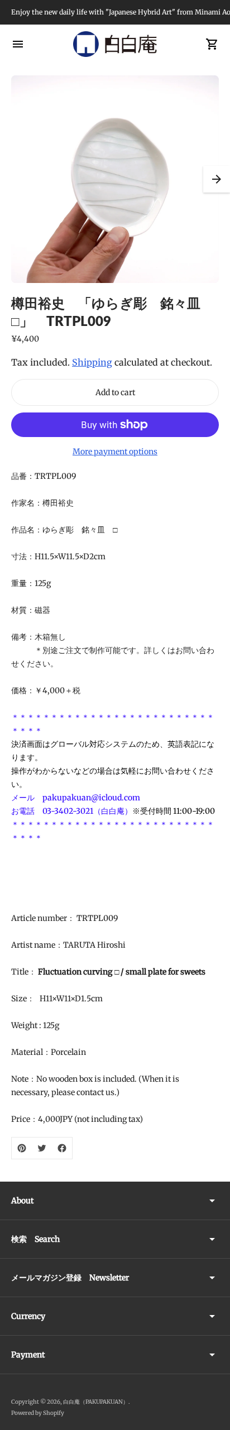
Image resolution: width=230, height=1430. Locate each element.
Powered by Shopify (37, 1413)
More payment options (115, 452)
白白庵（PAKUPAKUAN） (95, 1401)
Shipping (92, 362)
